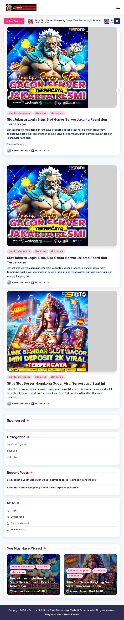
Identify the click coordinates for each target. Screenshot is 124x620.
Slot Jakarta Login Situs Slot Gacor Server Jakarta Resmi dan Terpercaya (51, 479)
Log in (14, 510)
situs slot (40, 113)
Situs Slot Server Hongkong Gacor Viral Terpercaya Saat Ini (55, 20)
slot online (57, 113)
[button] (16, 144)
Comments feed (20, 523)
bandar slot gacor (19, 113)
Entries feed (17, 516)
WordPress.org (18, 529)
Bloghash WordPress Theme (62, 614)
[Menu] (118, 8)
